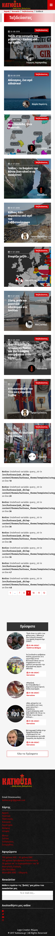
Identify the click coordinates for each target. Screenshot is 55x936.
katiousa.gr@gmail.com (13, 800)
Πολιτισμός (7, 819)
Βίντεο (5, 835)
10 (33, 593)
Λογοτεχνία (7, 825)
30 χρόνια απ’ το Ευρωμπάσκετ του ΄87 (20, 863)
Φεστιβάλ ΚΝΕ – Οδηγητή (14, 872)
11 (39, 593)
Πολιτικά (6, 816)
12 (44, 593)
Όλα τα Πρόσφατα (27, 753)
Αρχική (5, 813)
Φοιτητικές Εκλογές (11, 866)
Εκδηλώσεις (8, 841)
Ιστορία (5, 831)
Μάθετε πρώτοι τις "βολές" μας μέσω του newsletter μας (23, 887)
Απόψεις (6, 828)
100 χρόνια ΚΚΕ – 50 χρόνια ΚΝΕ (17, 857)
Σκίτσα (5, 838)
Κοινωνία (6, 822)
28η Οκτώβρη (8, 869)
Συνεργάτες (7, 844)
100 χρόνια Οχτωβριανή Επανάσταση (20, 860)
